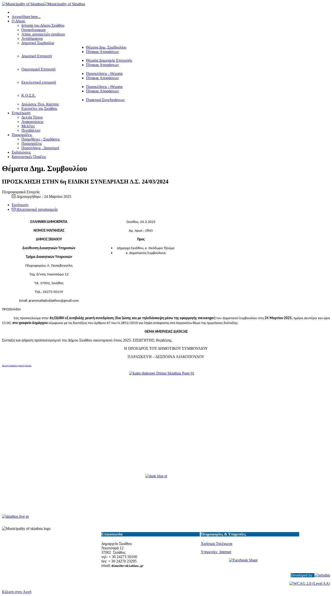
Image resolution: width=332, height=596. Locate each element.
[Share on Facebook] (250, 563)
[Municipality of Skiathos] (43, 4)
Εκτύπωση (20, 205)
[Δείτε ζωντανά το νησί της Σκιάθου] (15, 516)
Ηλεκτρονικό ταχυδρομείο (37, 209)
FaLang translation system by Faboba (16, 366)
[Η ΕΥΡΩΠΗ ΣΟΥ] (166, 494)
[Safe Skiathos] (166, 423)
